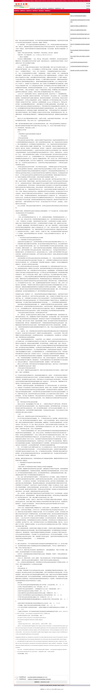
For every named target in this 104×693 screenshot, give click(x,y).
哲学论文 (77, 1)
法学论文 (48, 1)
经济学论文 (44, 1)
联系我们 (50, 685)
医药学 (40, 1)
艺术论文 (73, 1)
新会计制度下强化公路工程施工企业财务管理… (80, 57)
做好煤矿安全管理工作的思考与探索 (78, 70)
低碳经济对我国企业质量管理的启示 (78, 26)
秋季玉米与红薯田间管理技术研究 (78, 30)
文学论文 (57, 1)
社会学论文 (53, 1)
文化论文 (80, 1)
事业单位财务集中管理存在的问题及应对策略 (80, 51)
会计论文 (28, 1)
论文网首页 (24, 1)
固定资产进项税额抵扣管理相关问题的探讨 (80, 45)
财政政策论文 (47, 10)
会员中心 (88, 8)
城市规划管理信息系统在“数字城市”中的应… (79, 39)
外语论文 (84, 1)
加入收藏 (46, 685)
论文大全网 (38, 8)
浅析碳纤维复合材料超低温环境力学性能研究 (80, 20)
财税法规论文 (41, 10)
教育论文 (61, 1)
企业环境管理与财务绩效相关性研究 (78, 62)
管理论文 (32, 1)
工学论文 (69, 1)
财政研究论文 (58, 8)
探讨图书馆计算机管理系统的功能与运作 (80, 34)
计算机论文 (36, 1)
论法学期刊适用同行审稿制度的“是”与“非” (38, 677)
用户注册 (88, 3)
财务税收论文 (51, 8)
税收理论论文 (29, 10)
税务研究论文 (35, 10)
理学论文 (65, 1)
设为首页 (88, 6)
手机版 (58, 685)
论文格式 (88, 1)
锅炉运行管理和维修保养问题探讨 (78, 15)
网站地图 (55, 685)
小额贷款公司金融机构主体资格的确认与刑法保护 (39, 679)
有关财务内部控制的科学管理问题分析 (79, 66)
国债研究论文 (23, 10)
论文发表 (62, 685)
